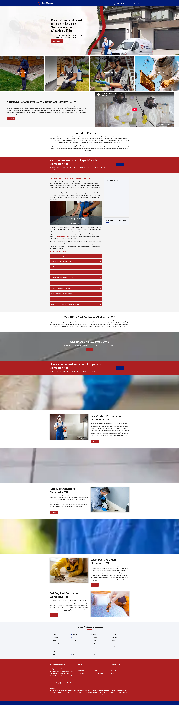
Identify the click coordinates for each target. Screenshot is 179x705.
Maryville (94, 643)
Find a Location (122, 3)
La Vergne (94, 637)
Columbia (55, 654)
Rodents (77, 3)
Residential (86, 3)
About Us (96, 670)
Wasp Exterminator (156, 72)
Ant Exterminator (82, 673)
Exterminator (22, 72)
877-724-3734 (135, 3)
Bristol (54, 640)
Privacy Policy (81, 676)
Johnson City (75, 652)
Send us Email (116, 671)
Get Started (57, 41)
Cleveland (55, 649)
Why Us (104, 3)
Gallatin (74, 640)
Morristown (95, 649)
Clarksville (55, 646)
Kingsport (75, 654)
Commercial (95, 3)
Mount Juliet (95, 652)
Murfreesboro (95, 654)
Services (62, 3)
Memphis (94, 646)
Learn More (94, 441)
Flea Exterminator (112, 72)
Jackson (74, 649)
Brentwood (55, 637)
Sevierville (114, 640)
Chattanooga (56, 643)
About (110, 3)
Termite (69, 3)
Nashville (114, 634)
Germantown (76, 643)
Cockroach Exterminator (61, 236)
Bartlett (55, 634)
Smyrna (114, 643)
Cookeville (75, 634)
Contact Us (120, 164)
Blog (79, 678)
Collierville (55, 652)
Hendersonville (76, 646)
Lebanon (94, 640)
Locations (96, 676)
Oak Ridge (114, 637)
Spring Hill (114, 646)
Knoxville (94, 634)
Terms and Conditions (99, 673)
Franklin (74, 637)
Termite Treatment (82, 668)
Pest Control (67, 72)
